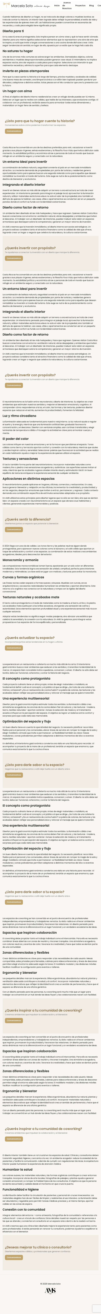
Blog (91, 5)
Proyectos (80, 5)
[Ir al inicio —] (27, 5)
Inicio (57, 5)
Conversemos (14, 131)
